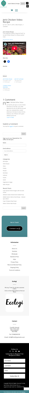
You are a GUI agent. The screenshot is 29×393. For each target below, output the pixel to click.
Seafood (5, 175)
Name (4, 142)
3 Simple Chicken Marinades (7, 86)
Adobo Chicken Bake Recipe (9, 203)
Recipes (5, 170)
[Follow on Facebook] (27, 3)
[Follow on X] (13, 351)
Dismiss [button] (23, 392)
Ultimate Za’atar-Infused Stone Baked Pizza (13, 194)
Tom (5, 24)
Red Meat (5, 173)
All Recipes (5, 161)
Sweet (4, 180)
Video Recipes (18, 24)
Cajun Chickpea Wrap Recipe (10, 201)
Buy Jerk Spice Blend (8, 39)
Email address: (7, 148)
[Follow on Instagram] (27, 6)
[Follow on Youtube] (19, 351)
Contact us (14, 228)
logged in (11, 126)
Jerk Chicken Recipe (7, 79)
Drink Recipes (6, 163)
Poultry (4, 168)
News (4, 166)
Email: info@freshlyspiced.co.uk (14, 337)
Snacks (4, 177)
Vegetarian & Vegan (7, 182)
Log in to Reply (10, 117)
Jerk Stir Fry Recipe (18, 79)
